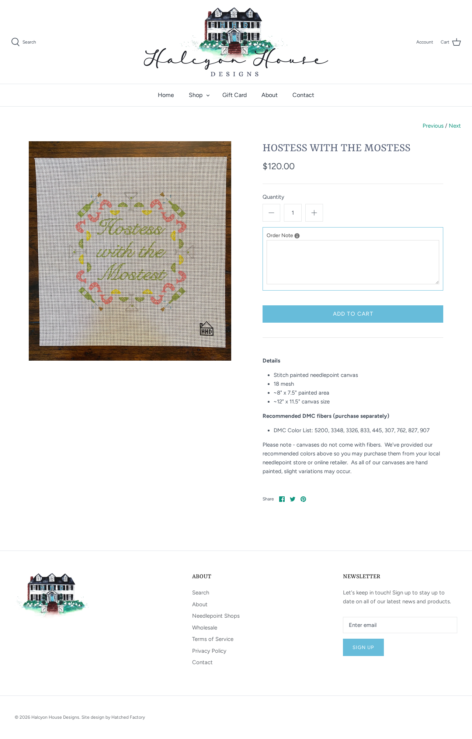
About (269, 94)
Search (200, 592)
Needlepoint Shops (216, 616)
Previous (433, 125)
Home (166, 94)
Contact (303, 94)
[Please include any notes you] (297, 236)
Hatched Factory (128, 717)
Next (455, 125)
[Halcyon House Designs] (236, 41)
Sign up (363, 647)
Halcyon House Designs (55, 717)
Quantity (273, 197)
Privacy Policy (209, 651)
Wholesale (204, 627)
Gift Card (234, 94)
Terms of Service (212, 639)
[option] (130, 251)
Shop (195, 94)
